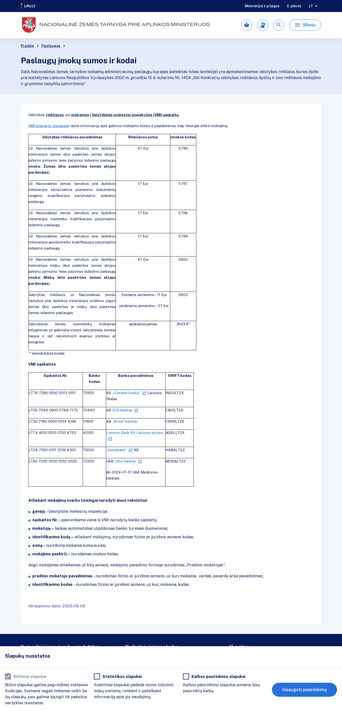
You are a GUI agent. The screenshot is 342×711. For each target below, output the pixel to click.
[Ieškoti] (278, 25)
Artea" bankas (124, 421)
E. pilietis (294, 6)
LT (311, 6)
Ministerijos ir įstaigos (262, 6)
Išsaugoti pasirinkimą (304, 689)
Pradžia (27, 46)
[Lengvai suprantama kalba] (246, 25)
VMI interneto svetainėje (48, 126)
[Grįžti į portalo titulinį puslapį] (28, 6)
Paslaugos (51, 46)
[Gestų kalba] (262, 25)
